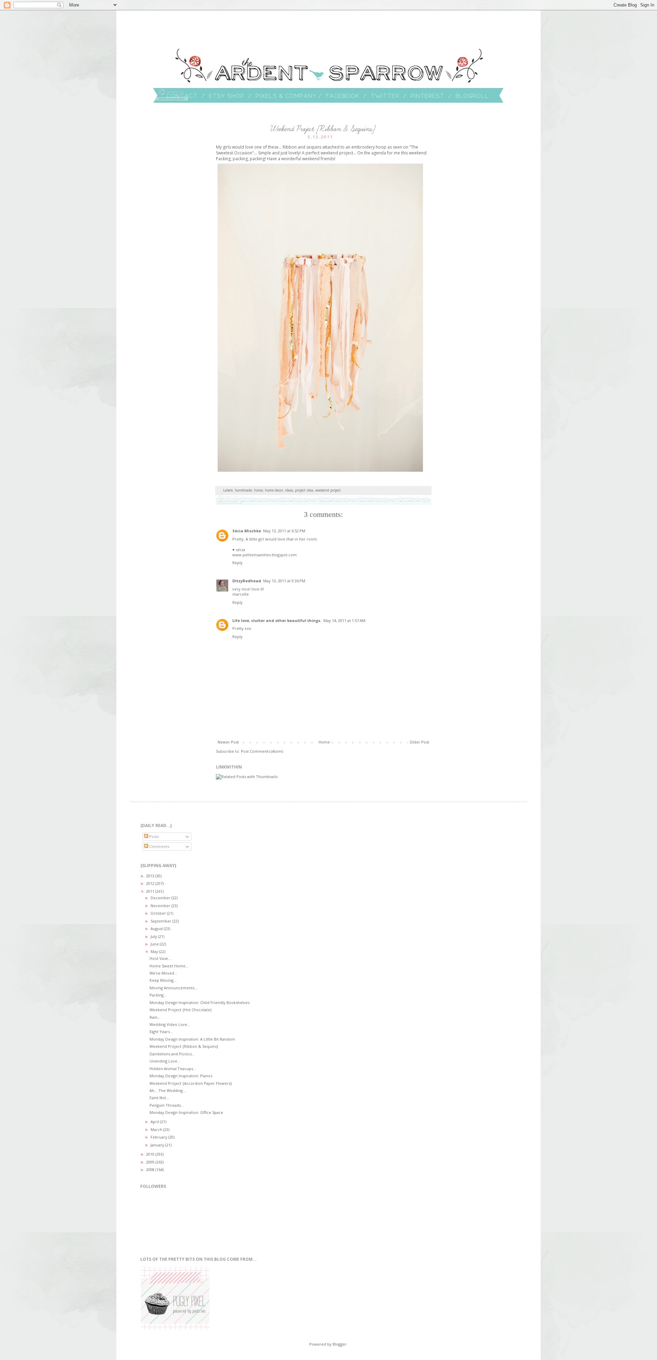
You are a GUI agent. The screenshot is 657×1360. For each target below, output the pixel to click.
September (161, 921)
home (258, 490)
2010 (150, 1154)
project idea (304, 490)
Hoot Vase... (160, 958)
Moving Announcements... (173, 987)
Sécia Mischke (246, 530)
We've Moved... (163, 973)
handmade (243, 490)
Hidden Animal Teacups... (173, 1068)
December (161, 897)
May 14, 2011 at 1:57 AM (344, 620)
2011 (150, 891)
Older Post (419, 742)
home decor (274, 490)
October (159, 913)
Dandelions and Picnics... (172, 1053)
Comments (158, 846)
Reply (237, 562)
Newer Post (228, 742)
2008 (150, 1169)
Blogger (340, 1344)
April (155, 1121)
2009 (150, 1162)
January (158, 1144)
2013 (150, 875)
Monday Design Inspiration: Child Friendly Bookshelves (199, 1002)
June (155, 943)
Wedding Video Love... (170, 1024)
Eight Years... (161, 1031)
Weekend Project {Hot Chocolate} (181, 1009)
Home (324, 742)
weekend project (328, 490)
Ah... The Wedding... (168, 1090)
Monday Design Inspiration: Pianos (181, 1075)
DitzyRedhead (246, 580)
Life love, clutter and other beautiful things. (276, 620)
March (157, 1129)
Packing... (158, 994)
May (155, 951)
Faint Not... (159, 1097)
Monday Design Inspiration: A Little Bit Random (192, 1039)
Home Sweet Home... (169, 965)
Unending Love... (165, 1061)
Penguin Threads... (167, 1105)
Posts (153, 836)
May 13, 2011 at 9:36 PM (284, 580)
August (157, 928)
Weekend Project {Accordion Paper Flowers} (191, 1083)
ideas (289, 490)
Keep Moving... (163, 980)
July (154, 936)
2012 (150, 883)
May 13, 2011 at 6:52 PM (284, 530)
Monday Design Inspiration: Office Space (186, 1112)
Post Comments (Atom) (262, 751)
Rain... (155, 1017)
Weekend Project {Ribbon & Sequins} (184, 1046)
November (161, 905)
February (159, 1137)
